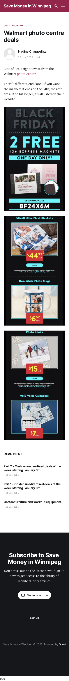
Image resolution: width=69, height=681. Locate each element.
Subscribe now (37, 595)
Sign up (34, 617)
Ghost (62, 644)
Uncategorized (13, 25)
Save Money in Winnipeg (27, 6)
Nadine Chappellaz (32, 51)
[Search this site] (56, 6)
